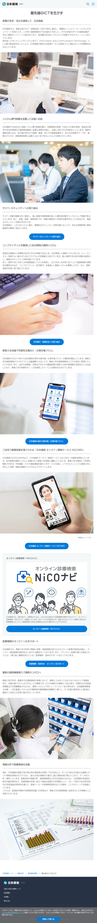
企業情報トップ (8, 873)
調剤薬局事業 (32, 873)
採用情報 (7, 893)
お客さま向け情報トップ (12, 889)
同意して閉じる (48, 919)
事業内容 (21, 873)
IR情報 (6, 897)
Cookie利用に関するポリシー (12, 912)
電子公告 (7, 901)
